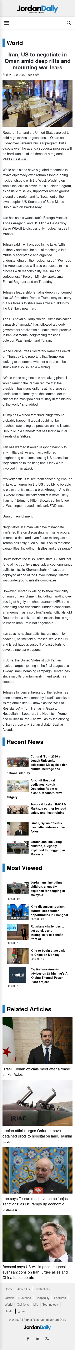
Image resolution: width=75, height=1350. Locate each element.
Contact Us (42, 1289)
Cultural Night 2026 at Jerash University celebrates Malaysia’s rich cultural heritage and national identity (37, 764)
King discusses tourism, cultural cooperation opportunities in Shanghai (49, 910)
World (15, 43)
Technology (50, 1304)
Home (9, 1289)
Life (35, 1304)
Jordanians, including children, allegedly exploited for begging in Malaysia (48, 848)
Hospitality (42, 1297)
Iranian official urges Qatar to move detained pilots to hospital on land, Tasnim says (37, 1136)
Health (9, 1311)
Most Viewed (24, 868)
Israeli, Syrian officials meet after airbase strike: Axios (48, 827)
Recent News (25, 742)
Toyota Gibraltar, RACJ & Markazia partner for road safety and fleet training (48, 808)
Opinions (23, 1304)
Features (60, 1297)
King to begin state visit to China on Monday (48, 952)
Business (24, 1297)
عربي (21, 1311)
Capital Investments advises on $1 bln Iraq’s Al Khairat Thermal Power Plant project (49, 975)
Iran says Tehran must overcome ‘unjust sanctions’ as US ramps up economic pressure (35, 1204)
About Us (23, 1289)
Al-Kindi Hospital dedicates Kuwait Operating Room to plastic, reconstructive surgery (34, 788)
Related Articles (29, 1009)
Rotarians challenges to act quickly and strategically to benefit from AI (48, 932)
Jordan (9, 1297)
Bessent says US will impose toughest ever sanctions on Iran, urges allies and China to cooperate (35, 1272)
